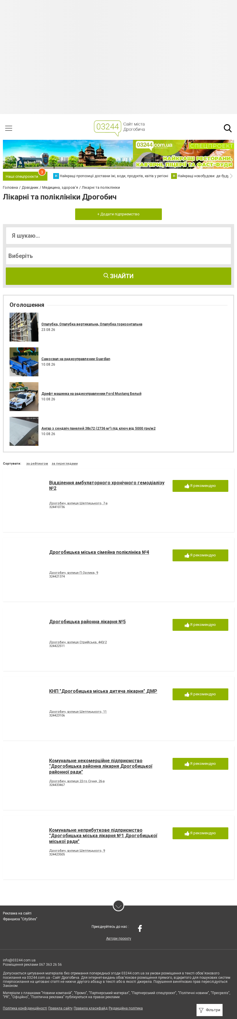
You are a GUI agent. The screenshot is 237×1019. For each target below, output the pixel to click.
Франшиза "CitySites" (20, 919)
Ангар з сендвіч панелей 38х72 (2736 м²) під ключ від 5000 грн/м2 (98, 428)
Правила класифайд (91, 1008)
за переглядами (65, 463)
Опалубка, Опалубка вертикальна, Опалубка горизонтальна (91, 324)
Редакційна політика (126, 1008)
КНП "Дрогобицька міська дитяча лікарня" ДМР (103, 691)
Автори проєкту (118, 938)
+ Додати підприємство (118, 214)
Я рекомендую (202, 485)
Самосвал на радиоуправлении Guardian (75, 359)
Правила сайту (60, 1008)
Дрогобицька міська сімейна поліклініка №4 (99, 552)
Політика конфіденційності (25, 1008)
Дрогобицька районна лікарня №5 (87, 621)
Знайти (121, 276)
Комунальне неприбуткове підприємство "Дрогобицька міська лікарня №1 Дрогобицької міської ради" (103, 835)
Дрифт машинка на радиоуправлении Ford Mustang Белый (91, 394)
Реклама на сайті (17, 913)
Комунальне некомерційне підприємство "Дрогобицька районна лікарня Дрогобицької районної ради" (100, 766)
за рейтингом (37, 463)
